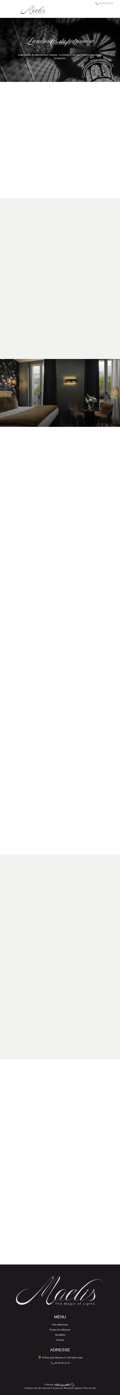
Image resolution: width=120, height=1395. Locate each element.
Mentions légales (73, 1388)
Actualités (60, 1335)
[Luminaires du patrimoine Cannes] (47, 141)
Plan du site (90, 1388)
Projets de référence (60, 1330)
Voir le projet (60, 413)
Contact (60, 1340)
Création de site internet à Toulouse (43, 1388)
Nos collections (60, 1325)
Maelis (12, 176)
